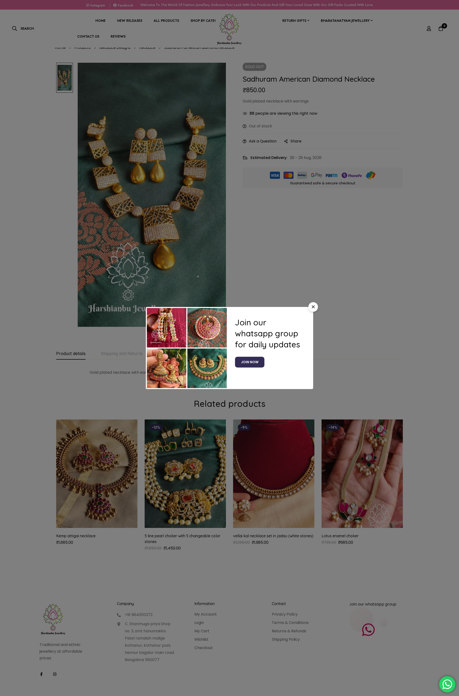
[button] (313, 307)
